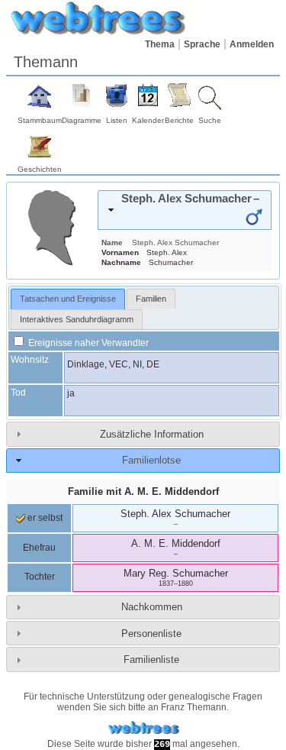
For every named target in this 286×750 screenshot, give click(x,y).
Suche (209, 120)
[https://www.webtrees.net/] (143, 728)
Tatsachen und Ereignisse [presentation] (68, 298)
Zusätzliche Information (152, 434)
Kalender (148, 120)
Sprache (202, 44)
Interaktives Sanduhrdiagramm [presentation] (76, 319)
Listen (116, 120)
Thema (160, 44)
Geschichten (40, 169)
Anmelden (252, 44)
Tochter (39, 576)
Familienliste (151, 659)
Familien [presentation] (151, 298)
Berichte (179, 120)
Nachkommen (151, 607)
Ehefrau (39, 547)
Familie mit (143, 491)
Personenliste (151, 633)
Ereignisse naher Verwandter (87, 343)
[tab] (185, 210)
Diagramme (81, 120)
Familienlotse (151, 460)
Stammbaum (40, 120)
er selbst (44, 517)
